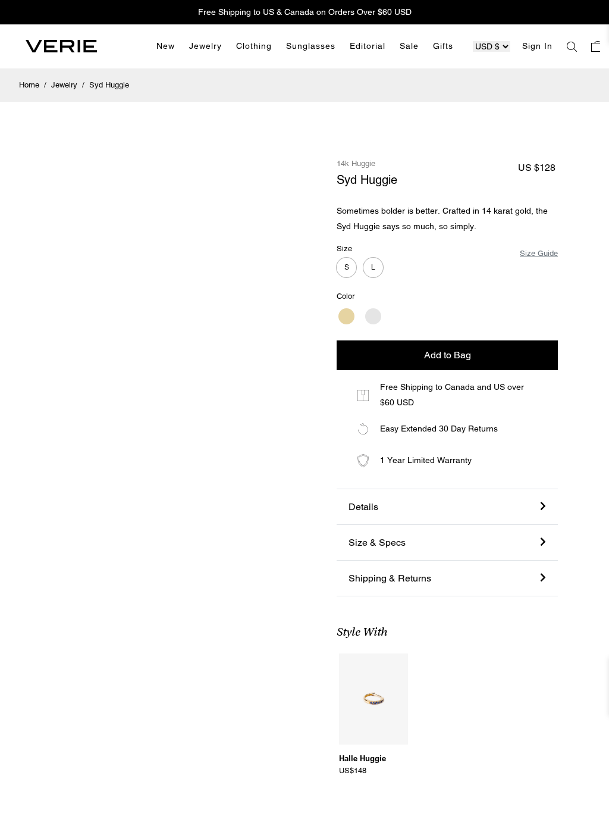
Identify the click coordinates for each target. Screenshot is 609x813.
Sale (409, 46)
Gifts (443, 46)
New (165, 46)
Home (30, 84)
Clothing (254, 46)
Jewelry (205, 46)
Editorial (367, 46)
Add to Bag (447, 355)
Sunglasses (310, 46)
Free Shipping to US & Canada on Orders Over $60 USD (305, 12)
